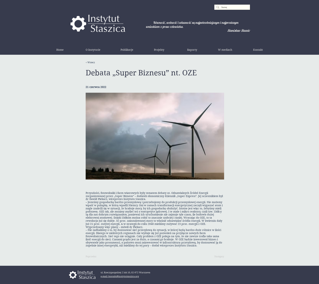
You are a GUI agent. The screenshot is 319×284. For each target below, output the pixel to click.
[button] (93, 50)
